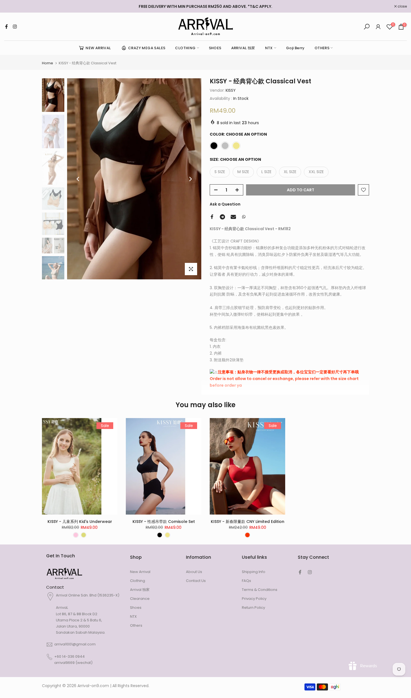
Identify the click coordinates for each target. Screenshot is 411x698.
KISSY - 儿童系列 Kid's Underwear (80, 521)
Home (47, 63)
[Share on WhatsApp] (244, 216)
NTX (269, 48)
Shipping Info (253, 571)
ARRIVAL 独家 (243, 48)
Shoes (135, 607)
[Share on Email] (233, 216)
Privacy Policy (254, 598)
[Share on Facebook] (212, 216)
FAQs (246, 580)
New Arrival (140, 571)
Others (136, 625)
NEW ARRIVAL (98, 48)
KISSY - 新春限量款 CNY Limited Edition (247, 521)
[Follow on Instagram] (15, 26)
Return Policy (253, 607)
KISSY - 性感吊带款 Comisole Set (164, 521)
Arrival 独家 (140, 589)
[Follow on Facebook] (6, 26)
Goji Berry (295, 48)
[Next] (190, 179)
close (12, 6)
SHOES (215, 48)
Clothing (137, 580)
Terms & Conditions (259, 589)
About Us (194, 571)
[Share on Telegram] (222, 216)
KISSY (231, 90)
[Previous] (78, 179)
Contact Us (196, 580)
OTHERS (322, 48)
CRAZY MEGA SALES (146, 48)
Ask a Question (225, 204)
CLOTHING (185, 48)
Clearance (140, 598)
